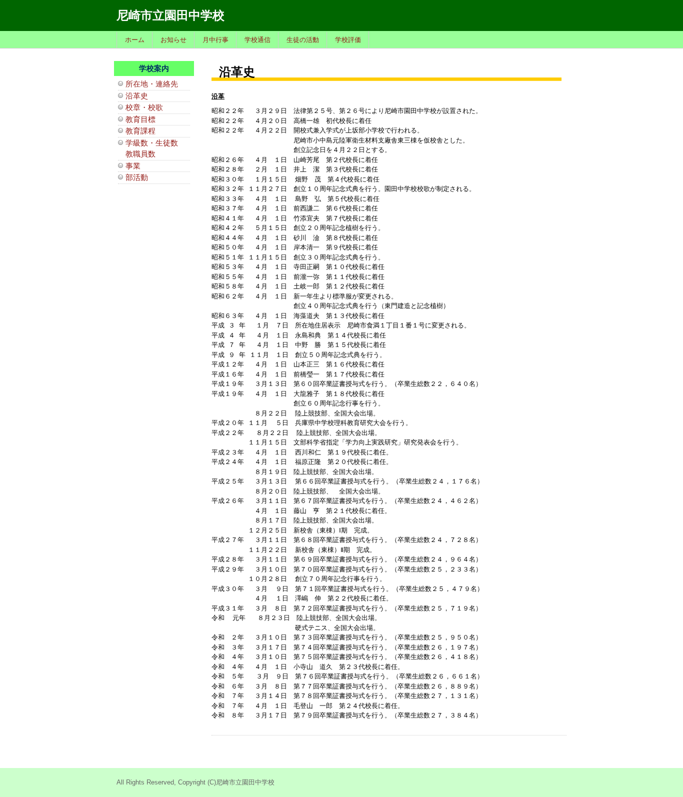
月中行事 (215, 40)
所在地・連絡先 (152, 84)
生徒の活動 (302, 40)
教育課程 (141, 130)
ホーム (134, 40)
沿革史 (137, 96)
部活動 (137, 177)
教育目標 (141, 119)
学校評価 (348, 40)
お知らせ (173, 40)
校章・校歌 (144, 107)
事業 (133, 166)
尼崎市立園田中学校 (170, 15)
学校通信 (257, 40)
